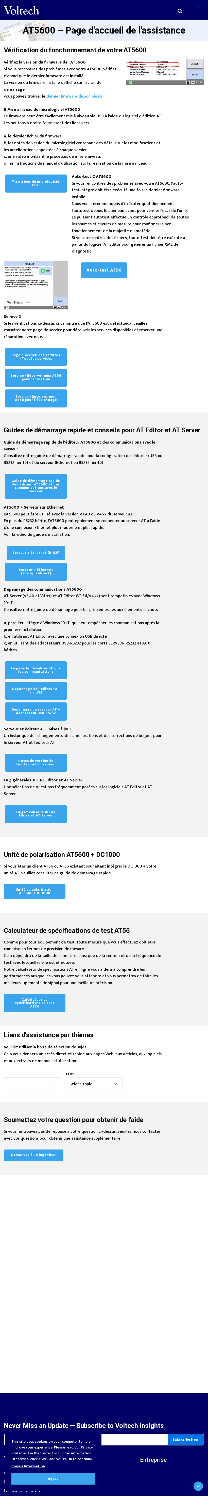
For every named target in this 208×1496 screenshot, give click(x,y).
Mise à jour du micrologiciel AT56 (35, 183)
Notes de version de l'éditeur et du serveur (36, 762)
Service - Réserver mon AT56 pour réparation (36, 377)
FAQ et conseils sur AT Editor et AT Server (36, 813)
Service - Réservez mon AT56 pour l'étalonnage (36, 398)
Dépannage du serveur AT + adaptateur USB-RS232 (36, 711)
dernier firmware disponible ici (74, 96)
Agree (53, 1479)
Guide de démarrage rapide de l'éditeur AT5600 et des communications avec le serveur (36, 486)
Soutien (79, 1489)
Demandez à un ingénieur (33, 1155)
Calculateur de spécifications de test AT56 (35, 1003)
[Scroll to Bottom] (198, 1486)
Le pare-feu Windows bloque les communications (36, 670)
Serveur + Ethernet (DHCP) (35, 553)
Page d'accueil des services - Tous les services (36, 356)
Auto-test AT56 (103, 270)
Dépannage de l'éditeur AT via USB (36, 690)
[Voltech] (21, 10)
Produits (80, 1471)
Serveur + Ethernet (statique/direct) (36, 571)
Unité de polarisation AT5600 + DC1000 (35, 891)
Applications (83, 1480)
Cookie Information (28, 1466)
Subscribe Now (186, 1439)
